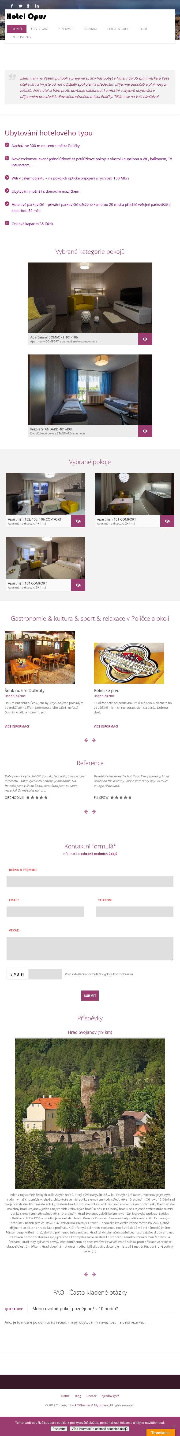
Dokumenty (21, 37)
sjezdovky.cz (110, 1396)
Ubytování (39, 29)
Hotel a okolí (118, 29)
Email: (14, 900)
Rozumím (59, 1429)
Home (65, 1396)
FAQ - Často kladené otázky (90, 1292)
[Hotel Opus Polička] (52, 17)
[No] (174, 1426)
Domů (17, 29)
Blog (144, 29)
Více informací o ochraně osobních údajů (100, 1429)
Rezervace (66, 29)
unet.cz (91, 1396)
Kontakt (91, 29)
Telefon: (105, 900)
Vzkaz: (14, 930)
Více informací (17, 726)
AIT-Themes (82, 1405)
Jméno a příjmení (23, 869)
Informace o (90, 853)
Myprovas (101, 1405)
